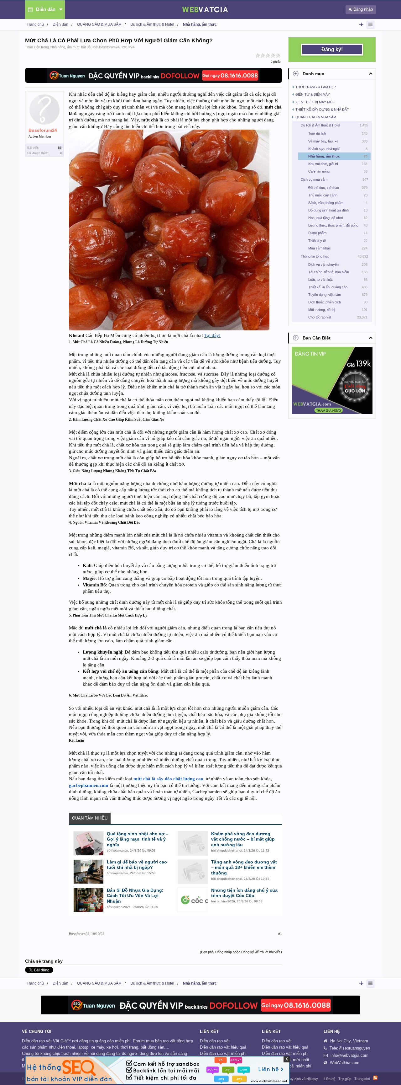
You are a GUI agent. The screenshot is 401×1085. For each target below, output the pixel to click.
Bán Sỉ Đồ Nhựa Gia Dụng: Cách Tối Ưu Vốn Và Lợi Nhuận (135, 896)
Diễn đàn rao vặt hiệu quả (223, 1047)
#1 (280, 934)
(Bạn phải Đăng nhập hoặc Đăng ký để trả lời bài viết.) (241, 952)
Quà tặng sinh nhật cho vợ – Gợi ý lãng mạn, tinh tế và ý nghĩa (137, 839)
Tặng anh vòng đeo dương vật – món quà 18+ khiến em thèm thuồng (244, 867)
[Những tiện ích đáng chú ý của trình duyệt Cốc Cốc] (193, 900)
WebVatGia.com (344, 1062)
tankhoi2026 (121, 907)
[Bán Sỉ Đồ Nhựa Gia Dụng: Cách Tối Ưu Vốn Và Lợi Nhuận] (88, 900)
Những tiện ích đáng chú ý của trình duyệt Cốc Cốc (244, 893)
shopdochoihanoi (229, 850)
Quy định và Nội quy (302, 1079)
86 (60, 147)
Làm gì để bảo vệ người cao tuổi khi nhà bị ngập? (137, 864)
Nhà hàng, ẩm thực (65, 47)
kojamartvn (120, 850)
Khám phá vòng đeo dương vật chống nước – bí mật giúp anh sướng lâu (243, 839)
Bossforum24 (109, 47)
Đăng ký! (332, 49)
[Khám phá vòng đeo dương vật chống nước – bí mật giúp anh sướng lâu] (193, 843)
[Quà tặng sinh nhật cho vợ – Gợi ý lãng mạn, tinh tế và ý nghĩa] (88, 843)
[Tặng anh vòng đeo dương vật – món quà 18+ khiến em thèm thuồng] (193, 871)
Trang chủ (362, 1079)
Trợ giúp (344, 1079)
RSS (375, 1078)
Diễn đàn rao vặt (215, 1041)
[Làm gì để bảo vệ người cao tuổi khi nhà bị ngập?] (88, 871)
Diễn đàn (45, 9)
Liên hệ (329, 1079)
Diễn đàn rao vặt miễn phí (223, 1053)
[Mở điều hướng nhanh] (361, 24)
